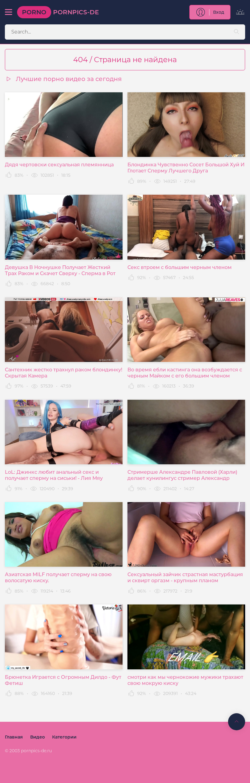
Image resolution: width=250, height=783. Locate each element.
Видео (37, 737)
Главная (14, 737)
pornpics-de (60, 12)
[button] (8, 12)
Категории (64, 737)
